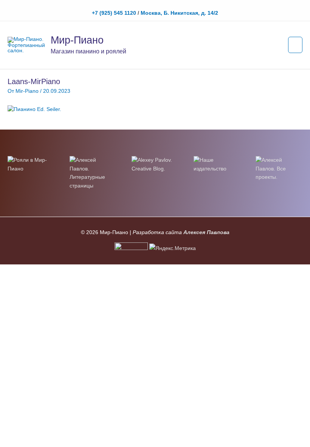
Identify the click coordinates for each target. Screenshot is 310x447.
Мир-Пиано (77, 40)
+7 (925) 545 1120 (114, 13)
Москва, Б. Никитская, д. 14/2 (179, 13)
